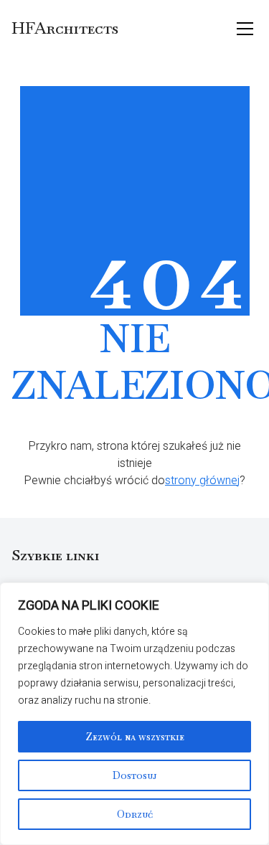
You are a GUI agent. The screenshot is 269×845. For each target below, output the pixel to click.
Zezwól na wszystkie (134, 736)
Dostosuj (135, 775)
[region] (134, 713)
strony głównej (202, 480)
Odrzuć (135, 814)
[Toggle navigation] (245, 28)
